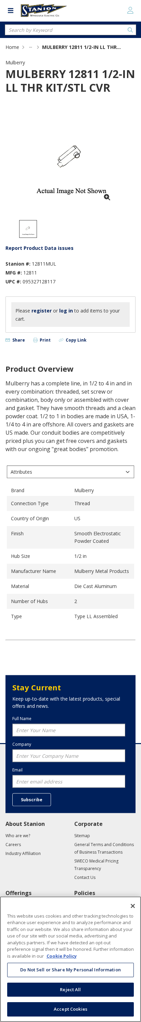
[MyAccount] (130, 10)
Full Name (21, 718)
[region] (70, 959)
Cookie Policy (62, 956)
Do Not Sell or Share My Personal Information (70, 970)
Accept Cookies (70, 1009)
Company (21, 744)
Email (17, 769)
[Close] (132, 906)
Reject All (70, 989)
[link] (30, 47)
